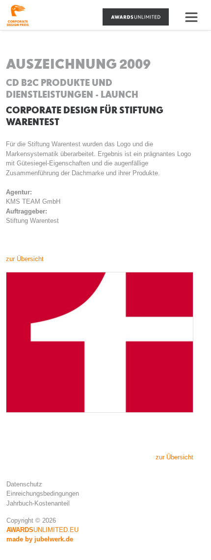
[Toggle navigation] (195, 17)
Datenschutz (24, 484)
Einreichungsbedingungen (42, 493)
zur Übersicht (25, 259)
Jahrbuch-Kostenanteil (38, 503)
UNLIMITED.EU (42, 529)
